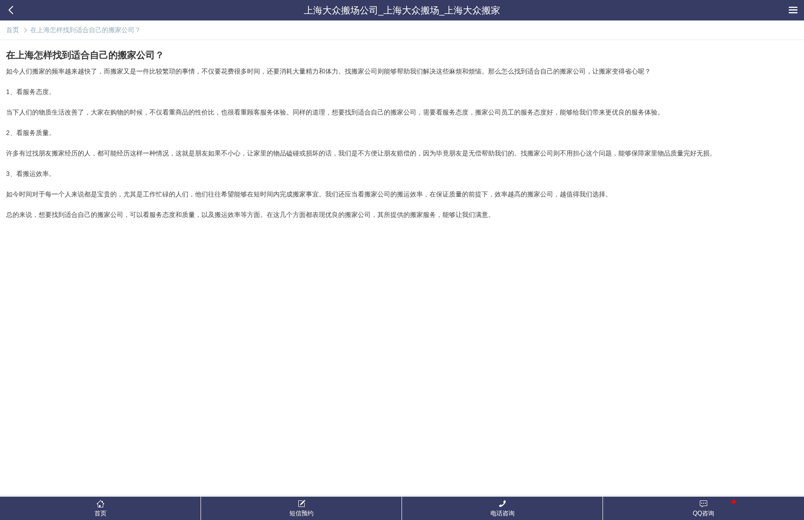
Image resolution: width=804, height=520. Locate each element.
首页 (12, 30)
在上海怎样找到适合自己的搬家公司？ (85, 30)
